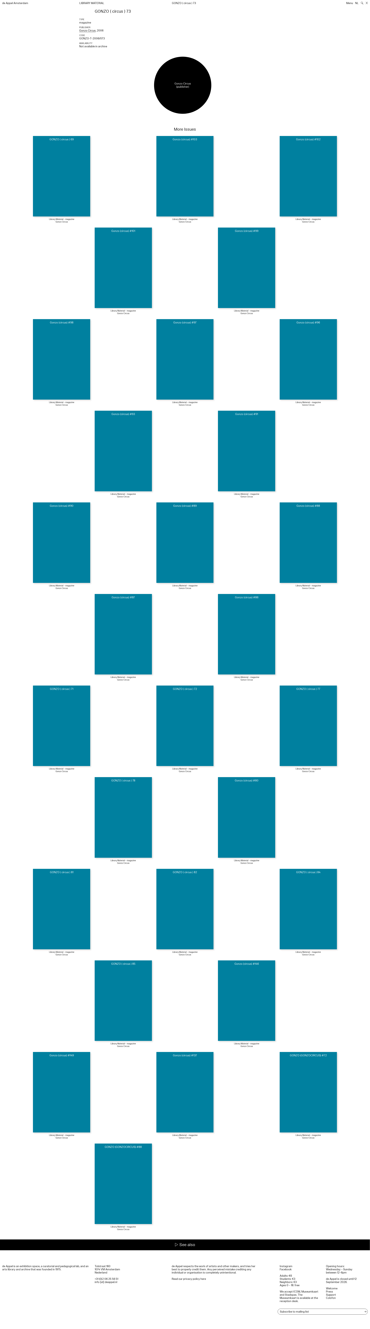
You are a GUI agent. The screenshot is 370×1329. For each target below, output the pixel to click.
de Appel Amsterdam (15, 3)
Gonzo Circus (87, 30)
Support (331, 1295)
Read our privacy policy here (189, 1279)
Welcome (331, 1288)
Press (329, 1292)
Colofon (331, 1298)
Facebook (286, 1269)
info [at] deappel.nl (106, 1282)
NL (357, 3)
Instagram (286, 1266)
